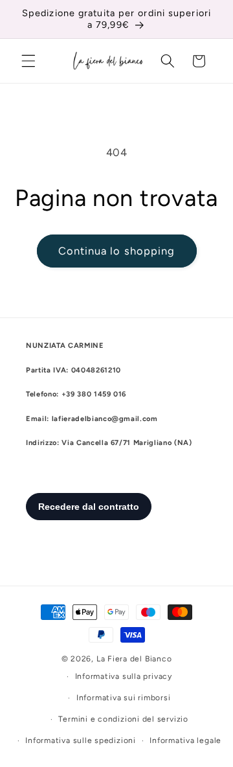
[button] (28, 60)
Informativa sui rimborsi (123, 697)
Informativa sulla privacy (123, 676)
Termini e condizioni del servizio (123, 719)
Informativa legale (185, 740)
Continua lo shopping (116, 250)
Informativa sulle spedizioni (80, 740)
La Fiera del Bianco (134, 658)
